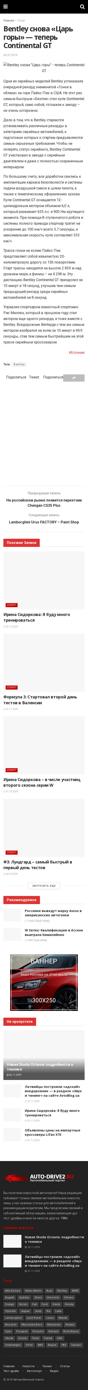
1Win (64, 1218)
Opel (8, 1331)
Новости (28, 1366)
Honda (69, 1304)
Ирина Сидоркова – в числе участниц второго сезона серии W (42, 782)
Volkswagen (13, 1344)
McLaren (11, 1324)
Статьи (65, 1366)
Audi (49, 1290)
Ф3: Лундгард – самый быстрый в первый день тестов (37, 864)
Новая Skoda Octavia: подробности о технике (40, 1067)
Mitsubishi (54, 1324)
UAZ (60, 1338)
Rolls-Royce (71, 1331)
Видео (52, 1344)
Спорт (21, 20)
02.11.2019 (15, 1075)
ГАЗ (64, 1344)
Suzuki (22, 1338)
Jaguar (25, 1311)
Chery (38, 1297)
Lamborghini (13, 1317)
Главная (8, 20)
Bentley (19, 364)
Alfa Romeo (12, 1290)
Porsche (38, 1331)
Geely (56, 1304)
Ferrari (23, 1304)
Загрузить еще (44, 885)
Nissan (70, 1324)
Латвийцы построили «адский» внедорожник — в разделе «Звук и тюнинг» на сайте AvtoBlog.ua (53, 1091)
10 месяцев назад (38, 921)
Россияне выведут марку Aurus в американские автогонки (53, 913)
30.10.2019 (11, 874)
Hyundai (10, 1311)
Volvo (29, 1344)
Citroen (69, 1297)
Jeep (38, 1311)
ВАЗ (40, 1344)
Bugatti (9, 1297)
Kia (48, 1311)
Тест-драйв (11, 1371)
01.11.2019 (11, 626)
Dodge (9, 1304)
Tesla (35, 1338)
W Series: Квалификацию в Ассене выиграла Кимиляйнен (54, 932)
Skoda (9, 1338)
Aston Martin (33, 1290)
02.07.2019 (10, 55)
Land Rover (34, 1317)
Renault (53, 1331)
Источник (77, 352)
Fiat (34, 1304)
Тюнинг (76, 1344)
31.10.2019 (11, 791)
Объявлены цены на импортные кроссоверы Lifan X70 (52, 1132)
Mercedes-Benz (32, 1324)
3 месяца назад (37, 940)
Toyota (48, 1338)
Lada (58, 1311)
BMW (75, 1290)
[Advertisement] (44, 433)
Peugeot (22, 1331)
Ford (45, 1304)
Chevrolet (53, 1297)
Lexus (50, 1317)
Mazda (63, 1317)
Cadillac (24, 1297)
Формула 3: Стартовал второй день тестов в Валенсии (40, 699)
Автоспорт (34, 1371)
